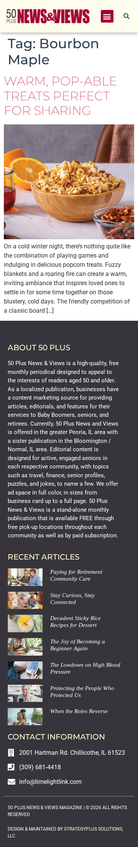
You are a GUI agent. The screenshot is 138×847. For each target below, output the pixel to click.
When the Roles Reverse (79, 711)
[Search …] (126, 16)
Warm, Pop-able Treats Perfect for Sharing (60, 95)
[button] (107, 16)
